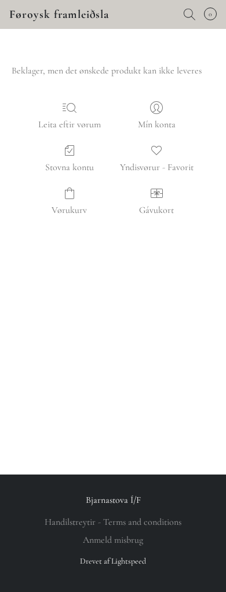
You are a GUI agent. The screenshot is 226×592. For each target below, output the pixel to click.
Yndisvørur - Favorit (157, 167)
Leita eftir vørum (69, 124)
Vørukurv (69, 210)
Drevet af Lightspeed (113, 561)
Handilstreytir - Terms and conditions (113, 522)
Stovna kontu (69, 167)
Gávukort (156, 210)
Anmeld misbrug (113, 540)
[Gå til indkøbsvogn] (214, 14)
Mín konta (157, 124)
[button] (59, 14)
